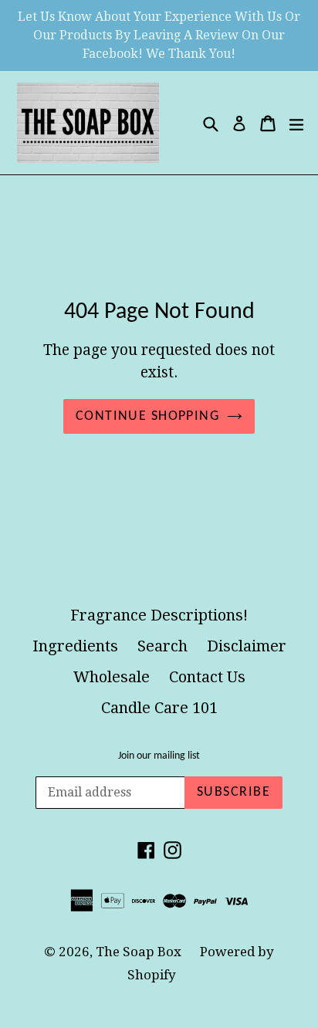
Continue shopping (147, 416)
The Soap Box (140, 951)
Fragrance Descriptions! (159, 615)
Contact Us (207, 677)
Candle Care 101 (159, 707)
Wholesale (111, 677)
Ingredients (75, 646)
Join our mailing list (159, 756)
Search (162, 646)
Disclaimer (246, 646)
